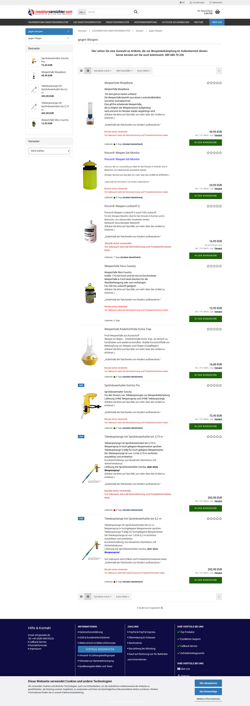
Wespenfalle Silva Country (120, 266)
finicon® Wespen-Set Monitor (122, 152)
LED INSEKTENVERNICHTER (87, 22)
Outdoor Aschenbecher (175, 22)
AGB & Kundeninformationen (94, 637)
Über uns (217, 22)
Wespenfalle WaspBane (118, 83)
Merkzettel (217, 2)
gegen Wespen (35, 31)
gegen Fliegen (35, 38)
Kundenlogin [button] (198, 2)
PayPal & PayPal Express (142, 632)
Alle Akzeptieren (208, 683)
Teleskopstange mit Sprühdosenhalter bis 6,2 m (132, 518)
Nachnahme (135, 643)
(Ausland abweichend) (132, 144)
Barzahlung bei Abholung (142, 648)
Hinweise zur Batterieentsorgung (96, 660)
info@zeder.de (42, 635)
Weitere (198, 22)
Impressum (35, 648)
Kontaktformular (38, 645)
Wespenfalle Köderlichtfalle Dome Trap (127, 329)
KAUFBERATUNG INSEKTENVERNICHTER (48, 22)
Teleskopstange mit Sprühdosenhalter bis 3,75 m (133, 436)
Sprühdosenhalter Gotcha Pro (122, 385)
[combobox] (102, 70)
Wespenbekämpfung (145, 22)
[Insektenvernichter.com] (50, 12)
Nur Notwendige (208, 691)
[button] (182, 2)
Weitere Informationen (208, 698)
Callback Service (37, 642)
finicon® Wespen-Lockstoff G (122, 206)
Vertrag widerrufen (100, 649)
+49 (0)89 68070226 (43, 638)
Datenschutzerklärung (73, 692)
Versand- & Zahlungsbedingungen (97, 655)
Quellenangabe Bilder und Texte (95, 666)
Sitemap (185, 675)
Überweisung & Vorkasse (142, 637)
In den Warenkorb (206, 142)
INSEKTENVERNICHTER (117, 22)
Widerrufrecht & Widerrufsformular (97, 643)
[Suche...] (136, 12)
